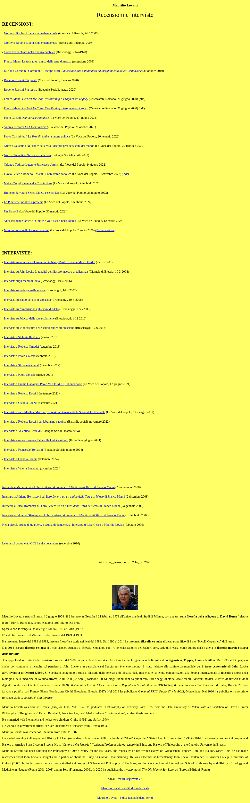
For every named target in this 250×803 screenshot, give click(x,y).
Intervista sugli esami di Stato (22, 281)
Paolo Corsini (26, 117)
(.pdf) (125, 174)
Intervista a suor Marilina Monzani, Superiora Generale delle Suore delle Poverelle (54, 412)
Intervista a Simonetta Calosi (21, 365)
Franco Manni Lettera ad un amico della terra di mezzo (37, 61)
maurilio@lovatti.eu (130, 779)
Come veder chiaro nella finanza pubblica (29, 52)
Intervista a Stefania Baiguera (22, 337)
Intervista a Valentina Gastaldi (22, 431)
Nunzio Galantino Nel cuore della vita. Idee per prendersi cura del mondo (49, 145)
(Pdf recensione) (105, 230)
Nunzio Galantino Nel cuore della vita (27, 155)
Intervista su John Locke (46, 271)
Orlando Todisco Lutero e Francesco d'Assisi (31, 164)
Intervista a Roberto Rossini (21, 393)
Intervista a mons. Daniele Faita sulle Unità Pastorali (36, 440)
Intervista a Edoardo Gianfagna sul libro (63, 515)
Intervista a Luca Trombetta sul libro (61, 506)
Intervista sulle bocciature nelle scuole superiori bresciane (39, 327)
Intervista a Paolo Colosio (20, 356)
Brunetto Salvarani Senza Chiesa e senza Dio (32, 192)
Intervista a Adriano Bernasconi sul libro (64, 496)
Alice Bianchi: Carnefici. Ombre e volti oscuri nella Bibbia (40, 220)
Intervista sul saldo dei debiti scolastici (28, 299)
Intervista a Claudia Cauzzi (20, 402)
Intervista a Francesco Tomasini (23, 449)
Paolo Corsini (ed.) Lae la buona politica (37, 136)
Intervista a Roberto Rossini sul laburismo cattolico (35, 421)
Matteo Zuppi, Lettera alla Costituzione (28, 183)
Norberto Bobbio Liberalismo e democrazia (30, 33)
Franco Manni (46, 99)
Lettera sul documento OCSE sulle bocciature (30, 543)
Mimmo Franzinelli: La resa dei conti (26, 230)
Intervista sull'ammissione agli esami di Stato (31, 309)
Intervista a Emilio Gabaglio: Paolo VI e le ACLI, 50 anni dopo (43, 384)
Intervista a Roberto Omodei (21, 346)
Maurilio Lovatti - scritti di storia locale (125, 788)
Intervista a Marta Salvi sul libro (58, 487)
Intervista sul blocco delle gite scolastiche (29, 318)
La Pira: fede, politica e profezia (23, 202)
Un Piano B (11, 211)
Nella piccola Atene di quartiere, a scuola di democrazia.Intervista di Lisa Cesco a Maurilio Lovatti (63, 524)
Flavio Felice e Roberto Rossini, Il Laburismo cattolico (37, 174)
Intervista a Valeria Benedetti (21, 468)
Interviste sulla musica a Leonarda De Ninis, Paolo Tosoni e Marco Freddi (49, 262)
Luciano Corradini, (73, 70)
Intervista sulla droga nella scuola (25, 290)
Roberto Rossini (20, 80)
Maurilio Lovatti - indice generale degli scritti (125, 797)
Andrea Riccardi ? (26, 127)
